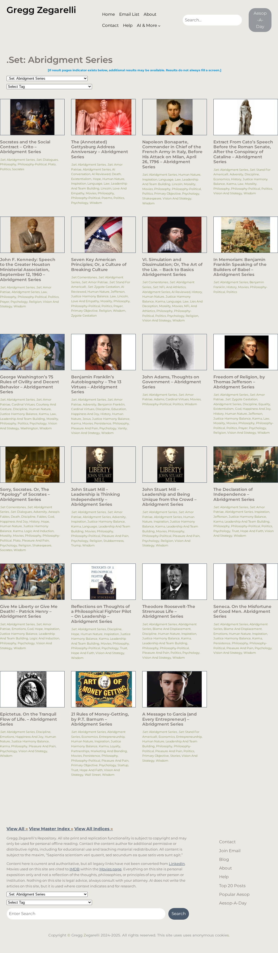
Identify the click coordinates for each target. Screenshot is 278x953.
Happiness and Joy (85, 414)
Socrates (18, 169)
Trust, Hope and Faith (247, 531)
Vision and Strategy (177, 198)
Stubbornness (113, 541)
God (238, 409)
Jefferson (118, 292)
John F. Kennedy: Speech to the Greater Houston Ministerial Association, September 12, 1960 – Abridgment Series (27, 269)
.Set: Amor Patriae (94, 282)
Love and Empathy (85, 301)
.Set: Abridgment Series (17, 160)
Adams (159, 399)
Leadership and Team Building (22, 419)
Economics (221, 179)
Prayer (4, 302)
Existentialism (81, 179)
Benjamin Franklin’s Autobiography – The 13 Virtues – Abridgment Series (96, 384)
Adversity (236, 174)
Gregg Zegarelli (41, 10)
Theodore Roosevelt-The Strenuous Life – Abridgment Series (168, 611)
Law (107, 183)
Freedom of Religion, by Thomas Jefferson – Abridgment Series (239, 382)
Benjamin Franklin (111, 404)
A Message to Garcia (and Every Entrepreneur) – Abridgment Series (169, 719)
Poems (107, 198)
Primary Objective (167, 193)
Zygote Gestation (84, 315)
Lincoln (106, 188)
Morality (189, 184)
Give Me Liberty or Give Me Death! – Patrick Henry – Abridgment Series (29, 611)
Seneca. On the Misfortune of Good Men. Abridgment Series (242, 611)
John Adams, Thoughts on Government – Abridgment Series (171, 382)
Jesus (87, 419)
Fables (41, 517)
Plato (52, 164)
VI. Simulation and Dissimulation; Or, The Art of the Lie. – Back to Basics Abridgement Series (172, 267)
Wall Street (93, 775)
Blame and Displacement (172, 629)
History (236, 179)
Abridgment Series (97, 169)
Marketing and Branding (109, 751)
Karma (231, 184)
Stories (175, 756)
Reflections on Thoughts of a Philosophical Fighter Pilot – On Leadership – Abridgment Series (101, 614)
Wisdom (96, 203)
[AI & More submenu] (159, 25)
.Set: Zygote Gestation (103, 287)
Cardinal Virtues (23, 404)
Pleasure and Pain (84, 428)
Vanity (122, 428)
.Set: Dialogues (47, 160)
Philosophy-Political (32, 164)
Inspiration (78, 183)
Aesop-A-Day (260, 20)
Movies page (110, 869)
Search (179, 913)
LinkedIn (177, 863)
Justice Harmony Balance (90, 296)
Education (118, 409)
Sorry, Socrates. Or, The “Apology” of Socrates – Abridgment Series (25, 494)
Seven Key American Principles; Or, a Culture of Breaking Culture (99, 264)
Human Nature (113, 179)
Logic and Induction (39, 531)
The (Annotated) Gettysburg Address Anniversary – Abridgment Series (99, 149)
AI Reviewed (101, 174)
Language (94, 183)
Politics (5, 169)
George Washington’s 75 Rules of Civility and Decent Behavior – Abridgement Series (29, 384)
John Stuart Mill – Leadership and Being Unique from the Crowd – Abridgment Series (169, 497)
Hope (97, 179)
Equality (264, 404)
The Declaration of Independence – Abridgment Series (233, 494)
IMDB (75, 869)
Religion (35, 302)
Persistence (102, 423)
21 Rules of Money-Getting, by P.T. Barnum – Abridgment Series (100, 719)
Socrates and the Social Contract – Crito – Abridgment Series (25, 147)
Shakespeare (151, 198)
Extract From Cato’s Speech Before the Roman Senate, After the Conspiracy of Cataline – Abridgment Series (243, 152)
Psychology (79, 203)
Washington (29, 428)
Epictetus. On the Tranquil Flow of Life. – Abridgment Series (28, 719)
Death (116, 174)
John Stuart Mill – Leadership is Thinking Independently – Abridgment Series (95, 497)
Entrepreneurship (112, 737)
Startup (123, 765)
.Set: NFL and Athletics (169, 287)
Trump (76, 545)
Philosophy (8, 164)
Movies (91, 193)
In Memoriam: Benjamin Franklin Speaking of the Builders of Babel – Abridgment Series (240, 267)
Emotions (19, 629)
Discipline (252, 174)
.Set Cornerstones (84, 277)
